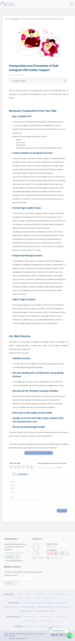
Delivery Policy (55, 626)
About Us (38, 598)
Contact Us (29, 598)
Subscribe (9, 583)
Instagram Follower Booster (45, 607)
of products (30, 616)
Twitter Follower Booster (27, 607)
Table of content (19, 81)
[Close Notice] (67, 629)
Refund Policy (31, 626)
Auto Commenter (37, 602)
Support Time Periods (46, 620)
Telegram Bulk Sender (26, 611)
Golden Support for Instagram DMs (37, 453)
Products (20, 594)
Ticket (62, 553)
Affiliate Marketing (50, 598)
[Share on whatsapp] (11, 467)
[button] (72, 3)
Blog (21, 598)
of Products (46, 616)
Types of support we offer (13, 553)
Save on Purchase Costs (29, 620)
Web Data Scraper (49, 602)
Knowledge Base (59, 594)
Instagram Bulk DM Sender (62, 607)
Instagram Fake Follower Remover (45, 611)
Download (40, 594)
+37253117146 (51, 547)
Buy (50, 594)
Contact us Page (37, 558)
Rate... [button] (60, 467)
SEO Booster (26, 602)
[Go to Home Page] (5, 19)
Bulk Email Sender (62, 602)
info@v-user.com (56, 558)
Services (28, 594)
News (69, 594)
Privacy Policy (43, 626)
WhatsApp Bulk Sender (11, 607)
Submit (60, 510)
